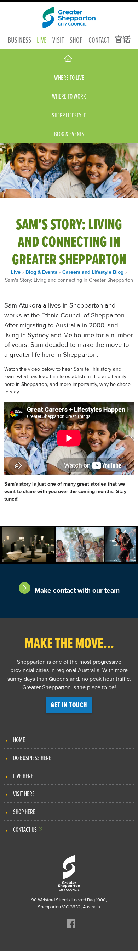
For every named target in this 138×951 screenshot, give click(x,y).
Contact (98, 39)
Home (19, 739)
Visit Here (24, 793)
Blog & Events (69, 133)
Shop (76, 39)
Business (19, 39)
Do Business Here (32, 757)
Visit (58, 39)
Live (42, 39)
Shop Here (24, 811)
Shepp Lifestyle (69, 115)
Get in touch (69, 705)
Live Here (23, 775)
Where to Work (69, 96)
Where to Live (69, 77)
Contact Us (25, 829)
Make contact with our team (77, 590)
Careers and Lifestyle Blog (92, 272)
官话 (123, 39)
